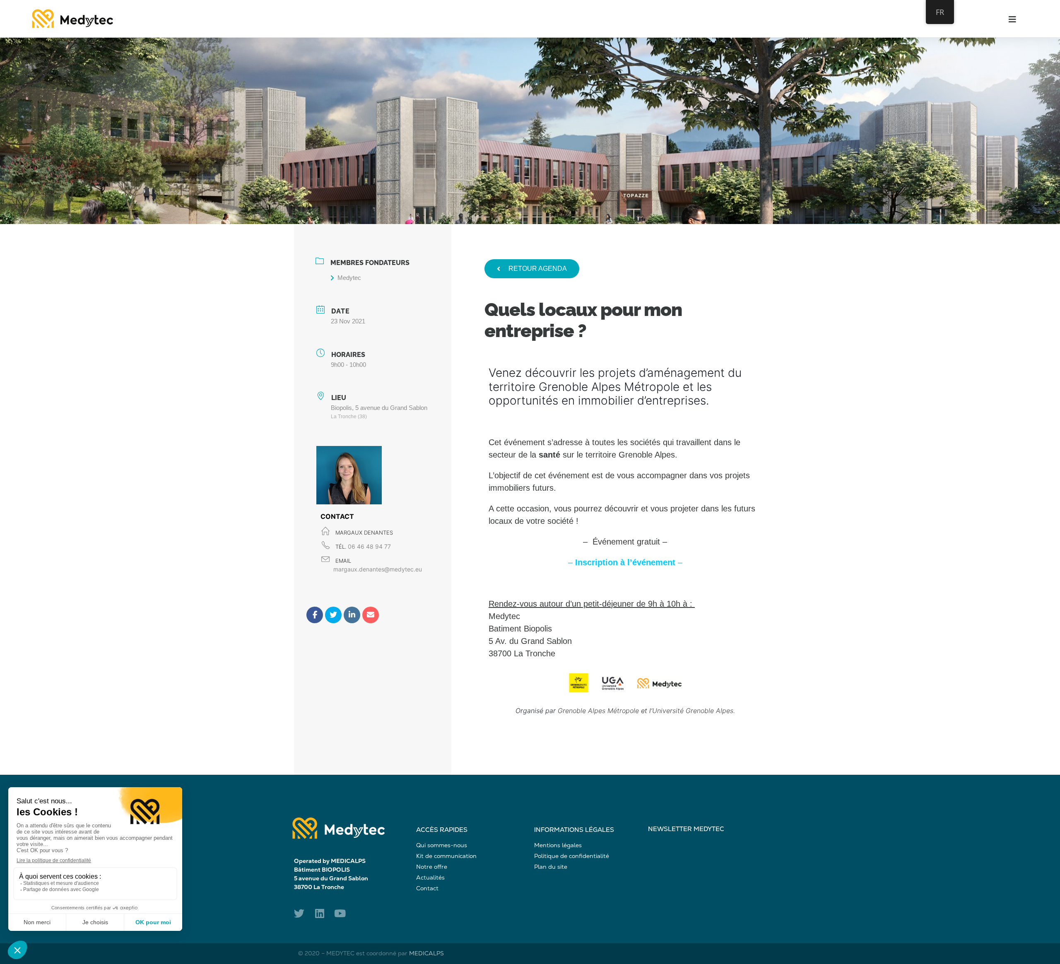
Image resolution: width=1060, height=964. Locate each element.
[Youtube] (340, 913)
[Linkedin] (352, 615)
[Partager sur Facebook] (314, 615)
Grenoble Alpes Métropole (598, 710)
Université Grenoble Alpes (692, 710)
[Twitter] (299, 913)
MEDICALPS (426, 953)
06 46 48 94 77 (369, 546)
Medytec (349, 277)
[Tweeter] (333, 615)
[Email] (370, 615)
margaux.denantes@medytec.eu (377, 569)
